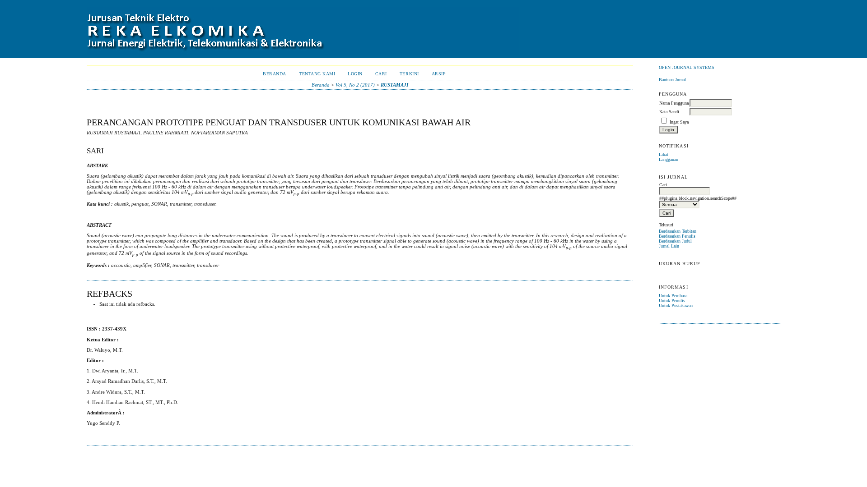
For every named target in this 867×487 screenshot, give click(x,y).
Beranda (274, 73)
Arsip (439, 73)
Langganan (668, 159)
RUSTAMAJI (394, 84)
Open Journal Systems (686, 67)
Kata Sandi (669, 111)
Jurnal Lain (669, 246)
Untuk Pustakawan (676, 305)
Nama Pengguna (674, 103)
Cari (381, 73)
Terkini (409, 73)
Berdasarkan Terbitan (677, 231)
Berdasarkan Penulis (677, 236)
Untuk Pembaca (673, 295)
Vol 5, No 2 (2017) (355, 84)
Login (355, 73)
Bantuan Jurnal (672, 79)
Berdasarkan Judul (675, 241)
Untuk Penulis (672, 300)
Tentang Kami (317, 73)
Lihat (663, 154)
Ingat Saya (679, 121)
